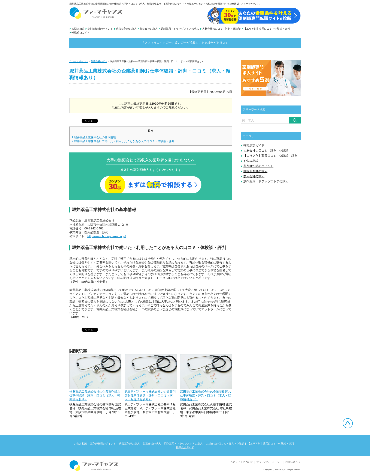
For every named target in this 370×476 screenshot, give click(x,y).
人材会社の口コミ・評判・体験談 (221, 28)
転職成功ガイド (81, 32)
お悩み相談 (78, 28)
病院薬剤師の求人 (126, 28)
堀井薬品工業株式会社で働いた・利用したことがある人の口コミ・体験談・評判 (123, 141)
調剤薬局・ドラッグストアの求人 (180, 28)
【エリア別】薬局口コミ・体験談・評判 (267, 28)
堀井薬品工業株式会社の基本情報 (94, 137)
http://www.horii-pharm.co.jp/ (106, 236)
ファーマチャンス (78, 61)
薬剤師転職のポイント (100, 28)
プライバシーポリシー (269, 462)
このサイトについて (241, 462)
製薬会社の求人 (149, 28)
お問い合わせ (293, 462)
